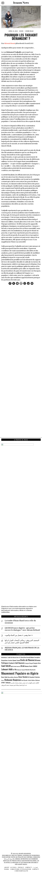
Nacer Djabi (4, 677)
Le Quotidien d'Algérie (28, 861)
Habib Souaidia (17, 666)
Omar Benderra (23, 677)
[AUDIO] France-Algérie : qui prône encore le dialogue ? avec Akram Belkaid (22, 629)
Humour (27, 666)
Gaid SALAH (6, 665)
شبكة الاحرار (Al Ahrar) (13, 859)
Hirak (22, 665)
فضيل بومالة (19, 685)
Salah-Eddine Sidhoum (34, 680)
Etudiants (12, 663)
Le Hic (14, 669)
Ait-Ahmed (13, 657)
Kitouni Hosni (9, 43)
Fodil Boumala (19, 663)
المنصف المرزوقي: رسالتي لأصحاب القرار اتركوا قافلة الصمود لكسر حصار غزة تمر (22, 641)
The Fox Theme (16, 855)
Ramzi (2, 680)
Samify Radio (22, 864)
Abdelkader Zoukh (6, 657)
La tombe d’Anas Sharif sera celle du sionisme (20, 621)
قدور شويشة (13, 685)
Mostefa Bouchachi (30, 670)
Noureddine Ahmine (13, 677)
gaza (12, 666)
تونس (24, 683)
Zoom (21, 31)
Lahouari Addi (6, 669)
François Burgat (29, 663)
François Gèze (37, 663)
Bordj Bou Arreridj (25, 657)
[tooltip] (10, 283)
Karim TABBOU (33, 666)
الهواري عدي (29, 683)
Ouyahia (32, 677)
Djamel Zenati (16, 660)
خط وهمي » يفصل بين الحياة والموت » (19, 635)
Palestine (37, 677)
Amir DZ (18, 657)
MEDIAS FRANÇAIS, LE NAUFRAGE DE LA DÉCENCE (22, 649)
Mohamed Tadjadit (21, 670)
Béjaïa (32, 657)
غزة (23, 685)
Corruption (37, 657)
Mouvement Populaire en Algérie (19, 673)
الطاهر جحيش (35, 683)
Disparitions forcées (6, 660)
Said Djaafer (24, 680)
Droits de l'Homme (27, 660)
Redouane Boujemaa (13, 679)
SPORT (3, 683)
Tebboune (8, 683)
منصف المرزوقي (5, 685)
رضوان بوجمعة (18, 683)
